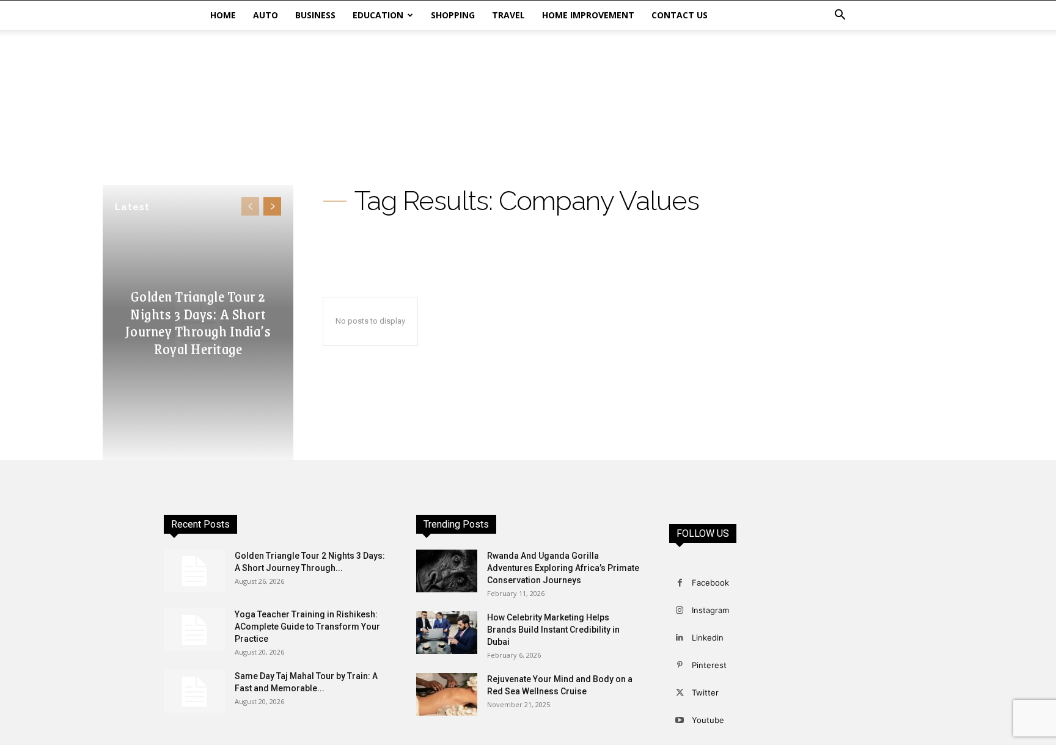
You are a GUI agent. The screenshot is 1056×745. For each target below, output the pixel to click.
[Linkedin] (680, 638)
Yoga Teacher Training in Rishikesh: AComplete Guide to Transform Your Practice (307, 626)
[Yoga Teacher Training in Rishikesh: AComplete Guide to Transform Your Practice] (194, 629)
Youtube (708, 720)
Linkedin (708, 637)
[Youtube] (680, 720)
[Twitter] (680, 692)
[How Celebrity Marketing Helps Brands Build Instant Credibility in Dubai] (446, 632)
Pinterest (709, 665)
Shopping (453, 15)
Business (315, 15)
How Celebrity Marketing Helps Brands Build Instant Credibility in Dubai (553, 629)
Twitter (705, 692)
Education (378, 15)
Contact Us (679, 15)
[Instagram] (680, 610)
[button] (839, 16)
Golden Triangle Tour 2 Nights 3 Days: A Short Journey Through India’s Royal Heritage (198, 322)
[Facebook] (680, 583)
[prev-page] (250, 206)
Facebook (710, 582)
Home (223, 15)
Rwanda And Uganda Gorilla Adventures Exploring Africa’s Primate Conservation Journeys (563, 568)
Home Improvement (588, 15)
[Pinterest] (680, 665)
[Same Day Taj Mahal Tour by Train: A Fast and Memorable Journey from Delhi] (194, 691)
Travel (508, 15)
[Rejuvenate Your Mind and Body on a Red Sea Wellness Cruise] (446, 694)
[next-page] (272, 206)
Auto (265, 15)
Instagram (710, 610)
